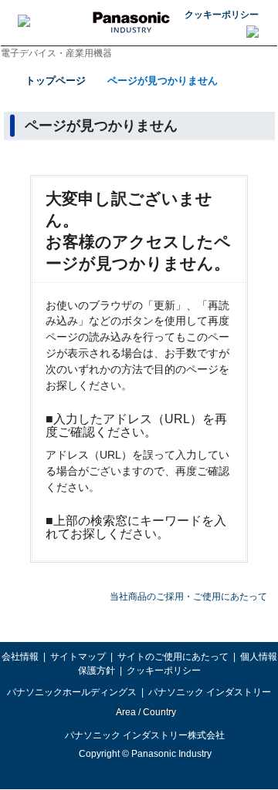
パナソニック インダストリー (209, 692)
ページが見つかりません (162, 80)
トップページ (55, 80)
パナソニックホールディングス (72, 692)
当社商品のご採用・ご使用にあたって (188, 596)
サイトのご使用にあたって (173, 656)
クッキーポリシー (222, 14)
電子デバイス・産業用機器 (56, 53)
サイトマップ (78, 656)
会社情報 (20, 656)
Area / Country (145, 712)
